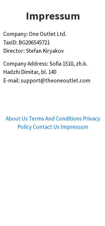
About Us (17, 118)
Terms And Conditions (55, 118)
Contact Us (47, 126)
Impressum (74, 126)
